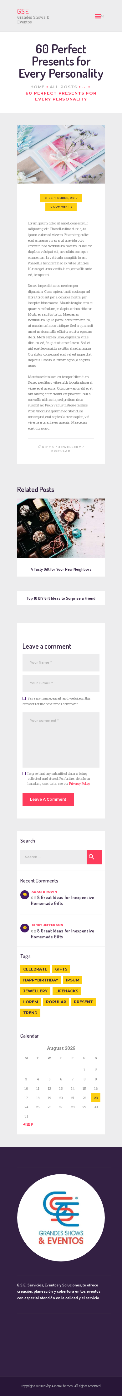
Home (37, 86)
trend (30, 1012)
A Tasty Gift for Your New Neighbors (61, 569)
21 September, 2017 (61, 197)
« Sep (28, 1124)
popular (60, 451)
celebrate (35, 969)
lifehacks (66, 991)
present (83, 1002)
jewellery (69, 447)
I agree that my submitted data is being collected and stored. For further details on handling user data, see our (59, 778)
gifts (48, 447)
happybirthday (40, 980)
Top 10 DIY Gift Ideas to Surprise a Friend (61, 598)
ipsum (72, 980)
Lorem (30, 1002)
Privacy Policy (79, 783)
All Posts (63, 86)
